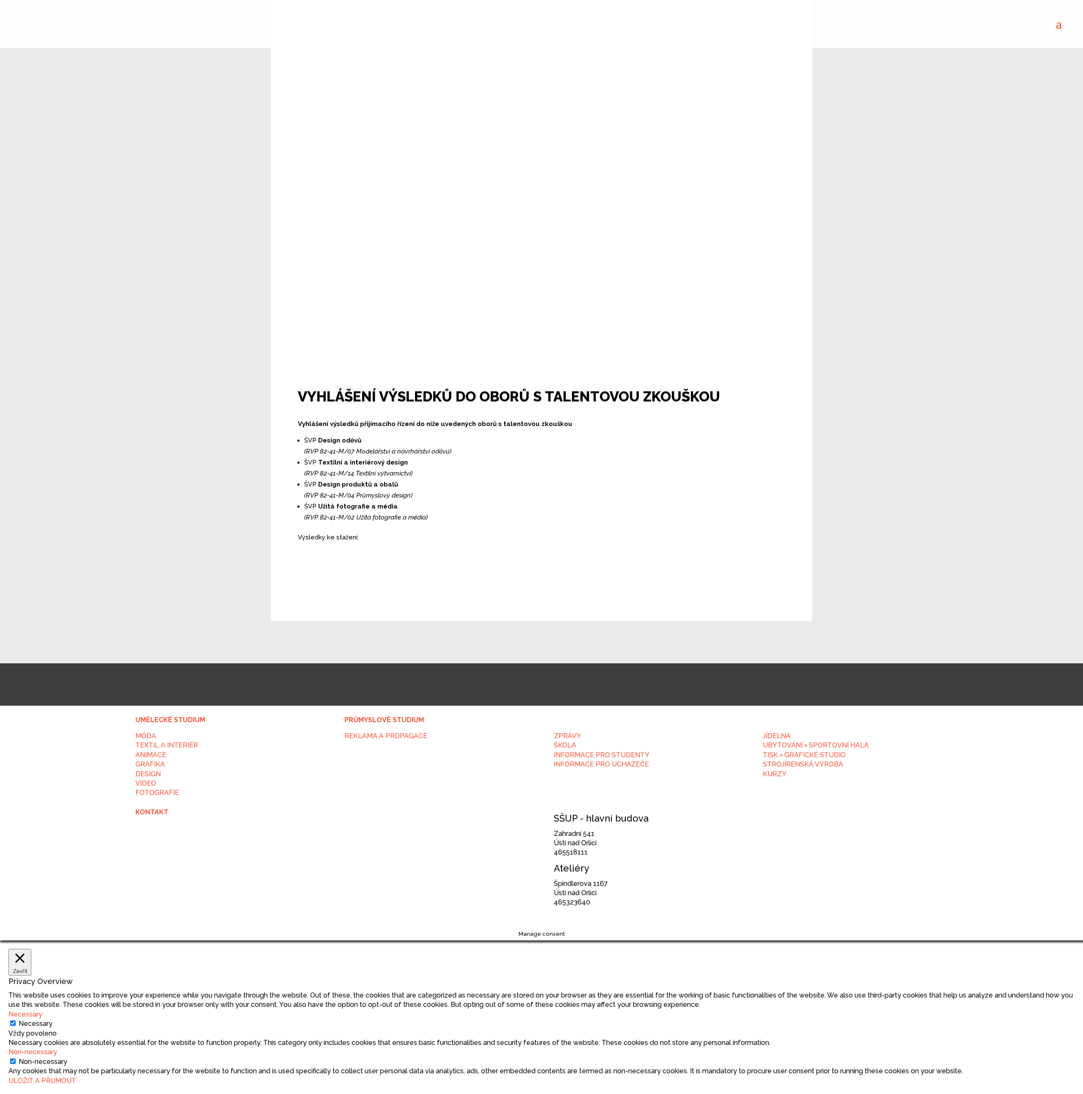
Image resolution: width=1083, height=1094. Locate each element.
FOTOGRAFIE (157, 793)
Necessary (35, 1024)
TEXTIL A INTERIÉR (166, 745)
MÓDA (145, 736)
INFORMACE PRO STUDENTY (601, 755)
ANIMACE (150, 755)
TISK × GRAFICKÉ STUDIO (804, 755)
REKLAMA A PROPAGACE (385, 736)
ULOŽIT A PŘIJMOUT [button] (42, 1081)
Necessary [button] (25, 1014)
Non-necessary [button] (32, 1052)
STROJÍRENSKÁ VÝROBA (803, 764)
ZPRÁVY (567, 736)
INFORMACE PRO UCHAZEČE (601, 764)
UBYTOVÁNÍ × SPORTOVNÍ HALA (816, 745)
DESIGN (148, 774)
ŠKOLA (565, 745)
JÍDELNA (777, 736)
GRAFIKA (150, 764)
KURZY (774, 774)
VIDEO (145, 783)
